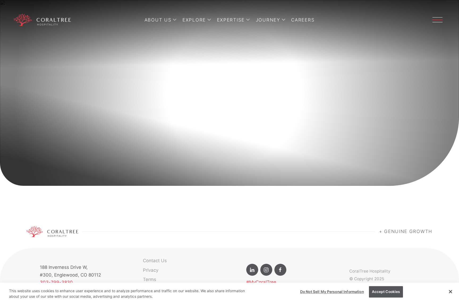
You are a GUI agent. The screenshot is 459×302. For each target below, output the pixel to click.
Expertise (231, 20)
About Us (158, 20)
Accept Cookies (386, 292)
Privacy (150, 270)
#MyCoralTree (261, 282)
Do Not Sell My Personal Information (332, 292)
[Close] (450, 291)
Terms (149, 279)
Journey (268, 20)
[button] (437, 19)
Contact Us (155, 260)
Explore (194, 20)
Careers (302, 20)
